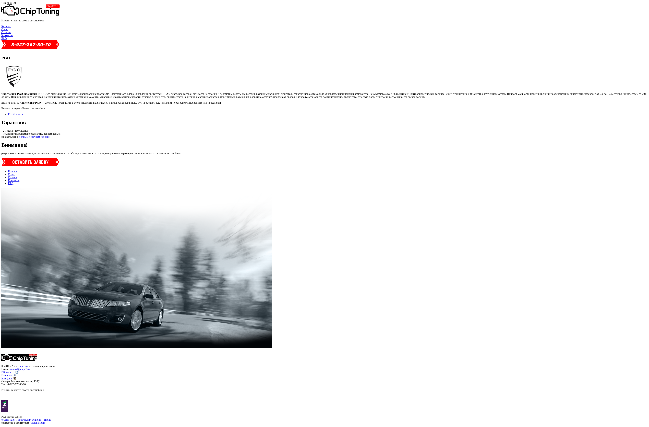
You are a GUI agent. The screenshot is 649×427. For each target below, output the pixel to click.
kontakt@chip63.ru (20, 369)
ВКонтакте (7, 372)
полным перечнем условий (34, 136)
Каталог (6, 26)
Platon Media (38, 422)
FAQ (4, 38)
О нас (4, 29)
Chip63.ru (23, 366)
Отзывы (6, 32)
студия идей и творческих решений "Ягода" (26, 419)
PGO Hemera (15, 114)
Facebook (6, 375)
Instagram (6, 378)
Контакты (7, 35)
